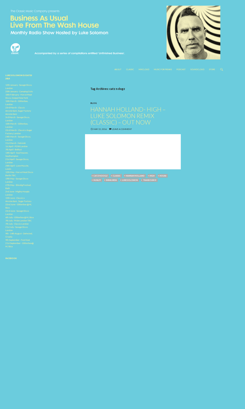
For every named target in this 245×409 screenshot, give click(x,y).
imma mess (111, 180)
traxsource (149, 180)
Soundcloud (197, 69)
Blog (93, 103)
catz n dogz (100, 176)
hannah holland (135, 176)
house (163, 176)
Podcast (181, 69)
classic (117, 176)
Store (212, 69)
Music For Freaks (163, 69)
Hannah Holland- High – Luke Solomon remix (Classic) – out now (128, 116)
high (152, 176)
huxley (97, 180)
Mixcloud (144, 69)
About (117, 69)
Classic (130, 69)
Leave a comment (122, 129)
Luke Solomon (130, 180)
